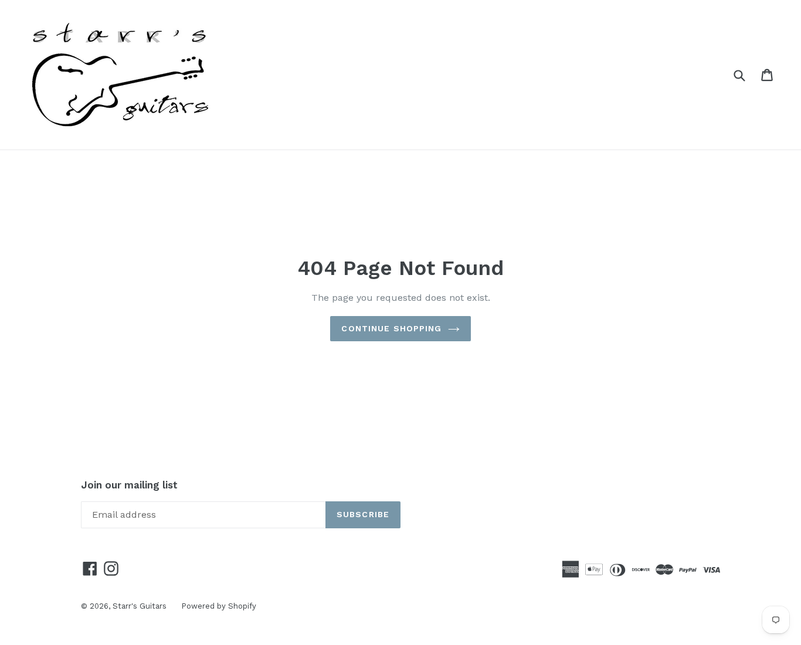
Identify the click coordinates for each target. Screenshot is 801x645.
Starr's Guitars (140, 606)
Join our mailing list (129, 485)
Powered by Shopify (218, 606)
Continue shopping (391, 328)
